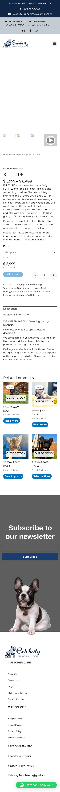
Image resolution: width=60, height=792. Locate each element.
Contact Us (13, 680)
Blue (19, 288)
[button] (54, 43)
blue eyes (28, 288)
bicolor (12, 288)
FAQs (10, 686)
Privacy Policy (14, 731)
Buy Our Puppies (16, 699)
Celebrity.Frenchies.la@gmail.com (27, 775)
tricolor (20, 295)
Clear (6, 257)
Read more (11, 420)
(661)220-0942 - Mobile (21, 766)
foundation (17, 291)
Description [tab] (10, 308)
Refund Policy (14, 725)
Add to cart (13, 274)
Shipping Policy (15, 719)
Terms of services (16, 738)
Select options (13, 476)
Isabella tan (39, 291)
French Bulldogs (20, 154)
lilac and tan (9, 295)
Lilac (48, 291)
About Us (12, 674)
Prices (6, 246)
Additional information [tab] (16, 314)
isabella (28, 291)
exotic (37, 288)
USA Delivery (32, 295)
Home (6, 154)
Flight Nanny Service (17, 693)
